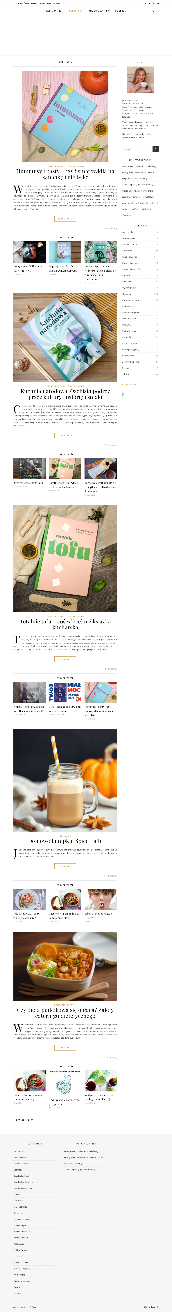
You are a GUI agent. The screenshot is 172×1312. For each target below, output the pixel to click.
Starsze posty (24, 1120)
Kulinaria (78, 166)
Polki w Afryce (128, 306)
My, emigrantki (98, 10)
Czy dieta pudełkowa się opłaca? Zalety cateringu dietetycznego (65, 1012)
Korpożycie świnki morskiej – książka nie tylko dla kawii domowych (101, 487)
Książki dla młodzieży (132, 263)
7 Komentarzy (111, 445)
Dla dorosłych (128, 232)
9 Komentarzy (111, 668)
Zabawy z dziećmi (130, 361)
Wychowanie (128, 355)
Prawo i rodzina (129, 343)
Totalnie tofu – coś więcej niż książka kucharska (65, 624)
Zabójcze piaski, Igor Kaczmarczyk (138, 184)
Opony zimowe (129, 384)
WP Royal (33, 1307)
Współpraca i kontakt (51, 3)
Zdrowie (72, 1005)
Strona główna (21, 3)
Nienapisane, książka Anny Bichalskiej (139, 166)
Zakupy (125, 368)
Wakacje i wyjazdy (130, 349)
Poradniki (75, 10)
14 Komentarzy (110, 875)
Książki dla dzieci (129, 256)
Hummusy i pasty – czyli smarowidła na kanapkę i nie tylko (65, 173)
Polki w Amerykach (130, 312)
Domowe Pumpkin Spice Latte (65, 840)
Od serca (120, 10)
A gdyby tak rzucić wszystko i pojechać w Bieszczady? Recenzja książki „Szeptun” (140, 209)
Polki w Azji (127, 324)
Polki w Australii (129, 318)
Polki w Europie (129, 331)
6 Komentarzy (111, 228)
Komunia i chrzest (130, 244)
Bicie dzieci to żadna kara (28, 482)
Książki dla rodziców (58, 166)
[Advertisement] (86, 35)
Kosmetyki (127, 250)
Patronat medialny (130, 300)
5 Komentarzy (111, 1057)
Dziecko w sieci (129, 238)
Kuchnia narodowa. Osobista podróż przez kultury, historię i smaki (65, 393)
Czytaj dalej (65, 219)
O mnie (34, 3)
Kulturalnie (53, 10)
